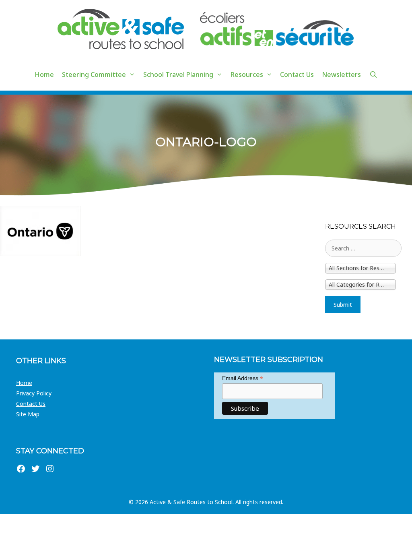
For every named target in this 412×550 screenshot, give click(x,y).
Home (44, 74)
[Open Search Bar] (373, 74)
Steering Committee (94, 74)
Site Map (27, 414)
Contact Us (297, 74)
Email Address (242, 378)
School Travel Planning (178, 74)
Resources (247, 74)
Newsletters (341, 74)
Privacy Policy (34, 393)
